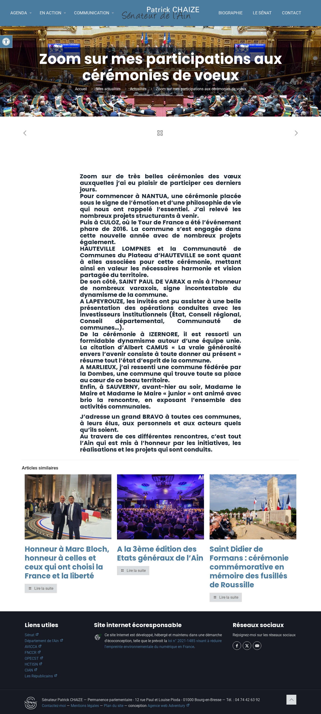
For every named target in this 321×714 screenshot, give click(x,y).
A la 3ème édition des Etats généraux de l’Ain (160, 553)
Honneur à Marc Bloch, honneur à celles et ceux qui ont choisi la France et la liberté (67, 562)
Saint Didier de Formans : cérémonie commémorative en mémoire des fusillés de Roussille (249, 567)
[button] (6, 41)
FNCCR (31, 652)
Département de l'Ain (42, 641)
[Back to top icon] (291, 700)
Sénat (30, 635)
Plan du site (113, 705)
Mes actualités (108, 89)
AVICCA (31, 646)
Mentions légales (85, 705)
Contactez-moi (54, 705)
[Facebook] (237, 645)
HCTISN (32, 664)
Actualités (138, 89)
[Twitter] (247, 645)
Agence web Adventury (167, 705)
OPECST (32, 658)
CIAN (29, 670)
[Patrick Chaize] (160, 13)
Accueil (81, 89)
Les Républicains (39, 676)
